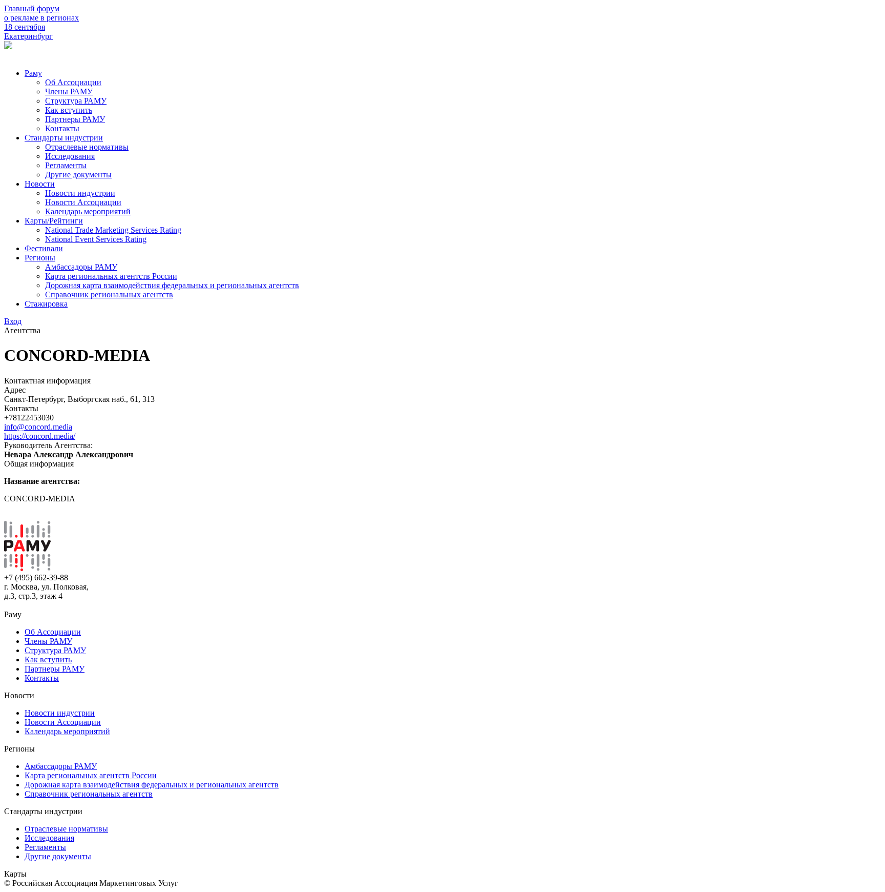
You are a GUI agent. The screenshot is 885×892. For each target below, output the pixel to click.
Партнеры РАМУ (75, 119)
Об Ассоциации (73, 82)
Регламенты (66, 165)
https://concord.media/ (39, 436)
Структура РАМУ (76, 100)
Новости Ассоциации (83, 202)
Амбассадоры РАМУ (81, 266)
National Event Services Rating (95, 239)
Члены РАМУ (69, 91)
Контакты (62, 128)
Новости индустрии (80, 193)
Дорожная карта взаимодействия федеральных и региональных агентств (172, 285)
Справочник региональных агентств (109, 294)
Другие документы (78, 174)
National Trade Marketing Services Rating (113, 230)
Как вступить (68, 110)
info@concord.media (38, 426)
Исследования (70, 156)
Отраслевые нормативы (87, 147)
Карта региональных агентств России (111, 276)
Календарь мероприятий (88, 211)
